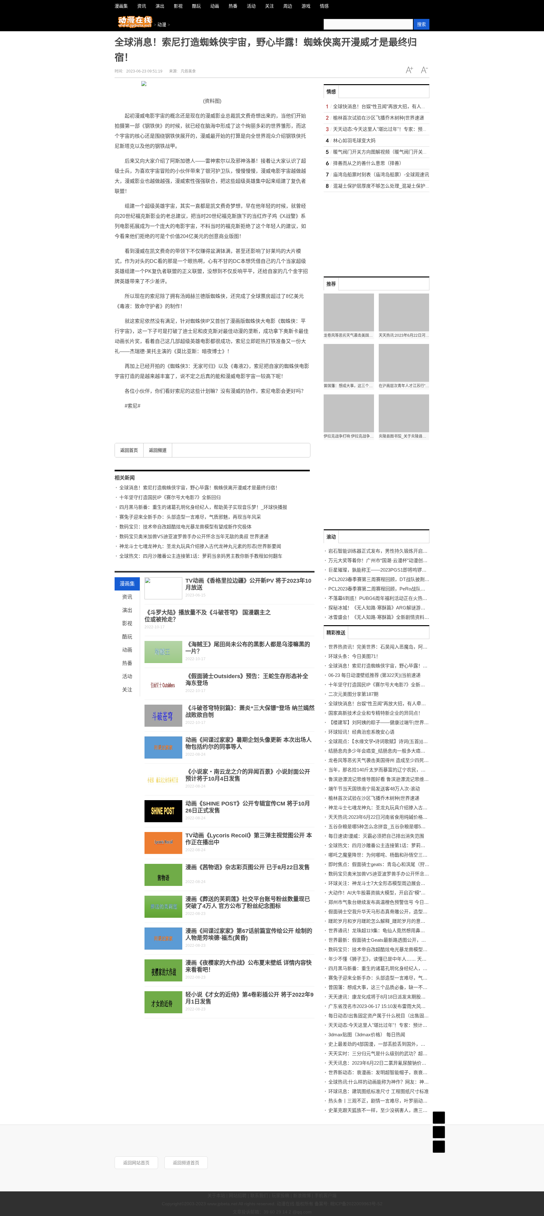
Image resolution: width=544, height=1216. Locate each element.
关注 (127, 689)
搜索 (421, 24)
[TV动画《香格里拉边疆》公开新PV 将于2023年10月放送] (163, 588)
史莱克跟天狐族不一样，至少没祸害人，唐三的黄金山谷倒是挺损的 (399, 1110)
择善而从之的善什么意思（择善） (368, 163)
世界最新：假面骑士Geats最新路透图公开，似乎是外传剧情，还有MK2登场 (408, 940)
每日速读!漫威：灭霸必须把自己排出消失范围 (376, 836)
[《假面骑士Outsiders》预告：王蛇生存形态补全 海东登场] (163, 684)
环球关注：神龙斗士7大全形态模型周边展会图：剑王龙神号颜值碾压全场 (405, 883)
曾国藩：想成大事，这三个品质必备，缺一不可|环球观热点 (390, 987)
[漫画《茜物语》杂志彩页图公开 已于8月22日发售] (163, 875)
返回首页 (129, 450)
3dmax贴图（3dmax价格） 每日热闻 (366, 1034)
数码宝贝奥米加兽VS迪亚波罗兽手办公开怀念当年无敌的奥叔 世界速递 (194, 536)
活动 (127, 676)
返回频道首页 (186, 1162)
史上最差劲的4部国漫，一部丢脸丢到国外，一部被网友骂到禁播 (395, 1044)
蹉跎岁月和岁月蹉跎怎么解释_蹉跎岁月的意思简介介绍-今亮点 (394, 921)
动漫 (161, 24)
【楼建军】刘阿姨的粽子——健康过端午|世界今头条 (383, 722)
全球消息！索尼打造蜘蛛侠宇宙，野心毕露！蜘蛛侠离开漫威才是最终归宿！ (199, 487)
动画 (127, 650)
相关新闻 (125, 477)
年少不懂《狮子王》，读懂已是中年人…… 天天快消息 (384, 959)
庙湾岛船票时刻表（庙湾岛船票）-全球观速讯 (381, 174)
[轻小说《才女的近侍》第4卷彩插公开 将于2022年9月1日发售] (163, 1002)
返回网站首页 (136, 1162)
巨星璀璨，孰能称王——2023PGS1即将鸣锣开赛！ (382, 570)
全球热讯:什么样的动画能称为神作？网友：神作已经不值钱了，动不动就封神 (409, 1082)
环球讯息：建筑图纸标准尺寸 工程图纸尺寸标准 (378, 1091)
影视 (127, 623)
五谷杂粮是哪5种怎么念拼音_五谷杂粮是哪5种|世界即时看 (389, 826)
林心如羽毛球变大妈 (354, 140)
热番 (127, 663)
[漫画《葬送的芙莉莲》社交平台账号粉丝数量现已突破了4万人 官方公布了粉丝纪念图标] (163, 907)
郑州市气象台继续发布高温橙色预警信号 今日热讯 (381, 902)
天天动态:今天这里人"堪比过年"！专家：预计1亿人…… (391, 129)
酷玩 (127, 636)
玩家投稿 (280, 1195)
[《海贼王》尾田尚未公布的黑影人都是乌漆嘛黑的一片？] (163, 652)
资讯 (127, 597)
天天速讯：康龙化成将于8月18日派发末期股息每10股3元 (387, 996)
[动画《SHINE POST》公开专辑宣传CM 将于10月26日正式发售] (163, 811)
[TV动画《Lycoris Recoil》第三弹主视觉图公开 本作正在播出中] (163, 843)
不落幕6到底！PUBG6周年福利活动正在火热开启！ (382, 598)
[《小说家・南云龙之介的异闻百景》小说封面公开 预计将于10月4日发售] (163, 779)
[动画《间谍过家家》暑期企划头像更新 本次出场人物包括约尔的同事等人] (163, 747)
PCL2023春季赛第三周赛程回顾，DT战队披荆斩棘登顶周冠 (390, 579)
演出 (127, 610)
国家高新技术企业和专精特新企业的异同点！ (375, 713)
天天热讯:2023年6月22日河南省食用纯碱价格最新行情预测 (389, 817)
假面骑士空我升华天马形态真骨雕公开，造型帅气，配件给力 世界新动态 (404, 911)
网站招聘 (237, 1195)
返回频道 (158, 450)
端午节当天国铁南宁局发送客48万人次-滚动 (374, 788)
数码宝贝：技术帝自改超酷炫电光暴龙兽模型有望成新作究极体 (185, 526)
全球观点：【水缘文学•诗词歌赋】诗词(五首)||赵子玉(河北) (389, 741)
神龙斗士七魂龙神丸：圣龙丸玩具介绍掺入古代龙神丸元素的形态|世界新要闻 (200, 546)
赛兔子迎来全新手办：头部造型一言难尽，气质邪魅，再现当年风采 (190, 517)
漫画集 (127, 583)
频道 (439, 1132)
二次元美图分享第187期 (353, 694)
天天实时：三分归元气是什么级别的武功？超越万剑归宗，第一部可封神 (403, 1053)
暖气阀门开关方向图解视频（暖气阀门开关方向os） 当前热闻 (397, 151)
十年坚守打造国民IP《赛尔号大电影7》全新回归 (170, 497)
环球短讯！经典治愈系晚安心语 (361, 732)
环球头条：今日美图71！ (354, 656)
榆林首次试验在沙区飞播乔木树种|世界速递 (378, 117)
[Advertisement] (371, 231)
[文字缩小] (424, 70)
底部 (439, 1146)
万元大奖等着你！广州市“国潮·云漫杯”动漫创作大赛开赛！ (389, 560)
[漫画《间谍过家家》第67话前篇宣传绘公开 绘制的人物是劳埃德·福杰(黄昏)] (163, 939)
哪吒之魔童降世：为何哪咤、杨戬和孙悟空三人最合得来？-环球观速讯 (402, 855)
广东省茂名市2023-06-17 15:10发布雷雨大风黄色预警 (384, 1006)
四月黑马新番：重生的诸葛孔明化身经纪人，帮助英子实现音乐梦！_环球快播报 (203, 507)
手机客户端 (325, 1195)
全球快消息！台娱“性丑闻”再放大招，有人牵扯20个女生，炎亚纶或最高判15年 (415, 106)
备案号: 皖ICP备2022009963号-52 (348, 1203)
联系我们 (259, 1195)
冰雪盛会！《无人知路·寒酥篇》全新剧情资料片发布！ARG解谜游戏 (400, 617)
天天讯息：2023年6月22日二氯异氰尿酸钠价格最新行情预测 (391, 1063)
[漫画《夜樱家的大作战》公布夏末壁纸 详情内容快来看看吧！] (163, 970)
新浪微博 (302, 1195)
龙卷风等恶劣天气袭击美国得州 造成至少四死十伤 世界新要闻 (393, 760)
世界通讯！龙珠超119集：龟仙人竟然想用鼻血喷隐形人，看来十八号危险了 (407, 930)
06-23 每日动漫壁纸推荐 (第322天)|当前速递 (374, 675)
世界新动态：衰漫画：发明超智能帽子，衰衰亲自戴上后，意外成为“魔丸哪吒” (410, 1072)
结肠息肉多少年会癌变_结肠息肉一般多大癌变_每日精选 (387, 750)
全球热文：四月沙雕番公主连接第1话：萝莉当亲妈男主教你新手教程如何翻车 (200, 556)
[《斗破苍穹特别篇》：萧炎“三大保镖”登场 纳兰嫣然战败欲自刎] (163, 716)
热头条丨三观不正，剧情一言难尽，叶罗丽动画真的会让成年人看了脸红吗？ (408, 1100)
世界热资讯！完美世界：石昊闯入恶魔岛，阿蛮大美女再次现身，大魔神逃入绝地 (413, 646)
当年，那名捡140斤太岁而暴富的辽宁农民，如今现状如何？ (391, 769)
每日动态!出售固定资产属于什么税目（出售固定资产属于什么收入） (399, 1015)
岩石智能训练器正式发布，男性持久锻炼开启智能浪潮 (385, 551)
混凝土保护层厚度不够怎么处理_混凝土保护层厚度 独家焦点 (396, 186)
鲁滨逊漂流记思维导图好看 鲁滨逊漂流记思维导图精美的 (388, 779)
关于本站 (216, 1195)
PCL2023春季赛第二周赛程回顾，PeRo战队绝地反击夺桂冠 (391, 588)
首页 (439, 1117)
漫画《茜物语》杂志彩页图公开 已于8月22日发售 (247, 867)
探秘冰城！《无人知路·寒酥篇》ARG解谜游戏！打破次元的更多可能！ (402, 607)
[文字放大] (409, 70)
